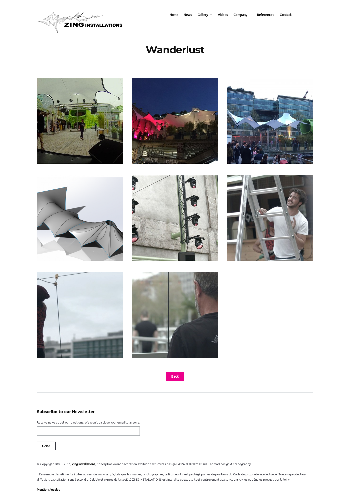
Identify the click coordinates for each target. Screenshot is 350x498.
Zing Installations (83, 464)
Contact (285, 15)
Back (175, 376)
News (188, 15)
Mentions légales (48, 489)
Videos (223, 15)
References (265, 15)
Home (174, 15)
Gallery (203, 15)
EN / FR (302, 15)
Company (240, 15)
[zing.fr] (81, 22)
